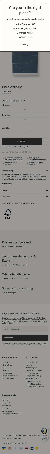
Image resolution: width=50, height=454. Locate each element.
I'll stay (25, 45)
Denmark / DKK (25, 33)
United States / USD (25, 24)
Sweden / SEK (25, 37)
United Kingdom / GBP (25, 29)
